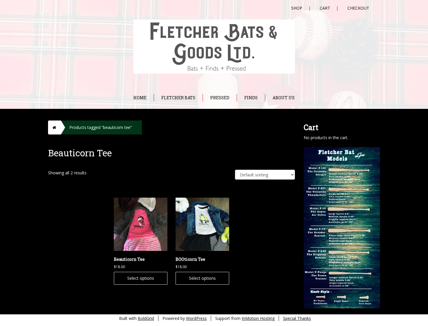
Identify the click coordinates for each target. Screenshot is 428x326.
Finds (251, 97)
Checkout (358, 8)
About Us (284, 97)
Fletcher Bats (178, 97)
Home (139, 97)
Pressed (219, 97)
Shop (296, 8)
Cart (325, 8)
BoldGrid (146, 318)
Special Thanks (297, 318)
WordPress (196, 318)
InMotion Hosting (258, 318)
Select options (140, 278)
